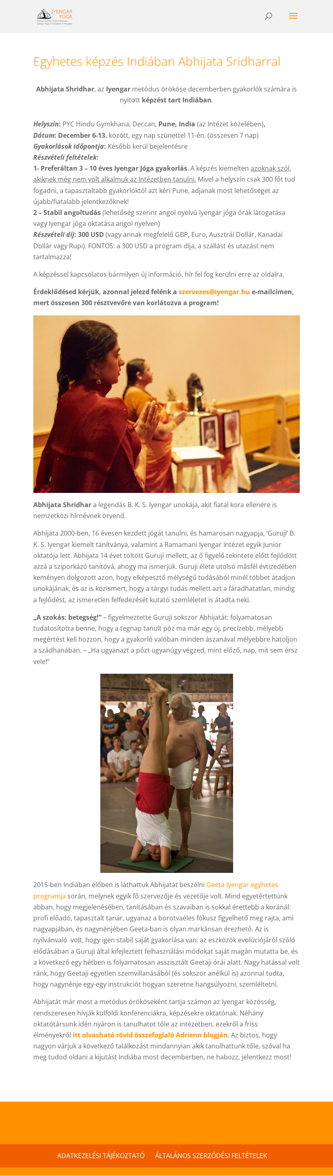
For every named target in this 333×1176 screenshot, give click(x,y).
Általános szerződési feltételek (211, 1155)
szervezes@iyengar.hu (214, 291)
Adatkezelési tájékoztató (101, 1155)
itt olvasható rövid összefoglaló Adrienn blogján (150, 1035)
